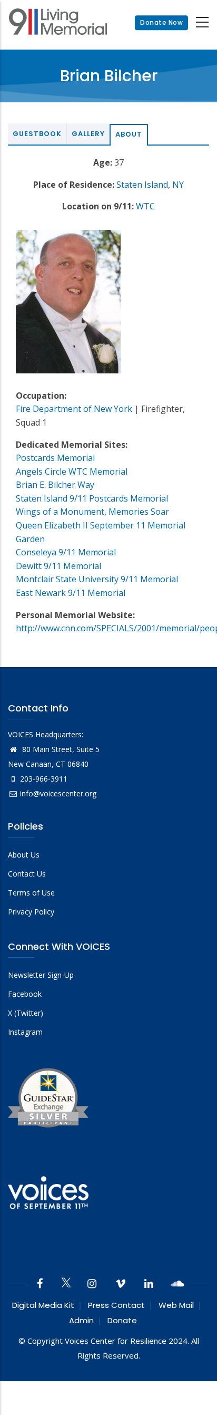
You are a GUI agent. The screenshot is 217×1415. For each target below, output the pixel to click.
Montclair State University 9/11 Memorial (97, 579)
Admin (81, 1320)
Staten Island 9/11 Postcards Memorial (92, 498)
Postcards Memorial (55, 458)
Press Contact (116, 1305)
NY (178, 184)
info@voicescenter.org (58, 793)
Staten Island (142, 184)
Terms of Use (31, 893)
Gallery (88, 134)
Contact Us (27, 874)
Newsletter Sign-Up (41, 975)
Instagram (25, 1032)
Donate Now (161, 22)
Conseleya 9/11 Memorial (66, 552)
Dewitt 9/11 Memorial (58, 566)
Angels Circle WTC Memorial (71, 471)
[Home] (58, 23)
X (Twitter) (25, 1013)
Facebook (25, 994)
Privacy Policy (31, 912)
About (128, 134)
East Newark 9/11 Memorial (70, 593)
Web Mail (176, 1305)
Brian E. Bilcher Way (55, 484)
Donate (122, 1320)
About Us (24, 855)
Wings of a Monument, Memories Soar (92, 511)
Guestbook (37, 134)
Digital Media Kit (43, 1305)
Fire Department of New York (74, 409)
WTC (145, 206)
